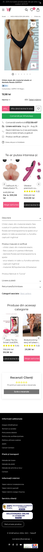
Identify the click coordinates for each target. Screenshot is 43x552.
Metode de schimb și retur (12, 468)
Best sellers (25, 293)
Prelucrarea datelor (9, 432)
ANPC (4, 444)
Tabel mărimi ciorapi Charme (13, 492)
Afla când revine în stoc (6, 109)
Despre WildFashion (10, 425)
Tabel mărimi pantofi (10, 488)
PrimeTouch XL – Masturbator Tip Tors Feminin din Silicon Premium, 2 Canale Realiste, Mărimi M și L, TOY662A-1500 (11, 187)
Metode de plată (8, 464)
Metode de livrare (8, 460)
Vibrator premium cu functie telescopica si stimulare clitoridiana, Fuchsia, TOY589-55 (30, 187)
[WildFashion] (8, 9)
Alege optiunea (11, 205)
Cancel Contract (8, 448)
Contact (5, 472)
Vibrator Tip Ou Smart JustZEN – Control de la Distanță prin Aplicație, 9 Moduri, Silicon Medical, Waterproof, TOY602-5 (11, 341)
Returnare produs (13, 524)
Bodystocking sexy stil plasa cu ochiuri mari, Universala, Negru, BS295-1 (32, 341)
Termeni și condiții (9, 429)
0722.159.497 (31, 122)
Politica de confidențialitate (13, 436)
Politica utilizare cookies (11, 440)
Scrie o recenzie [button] (21, 392)
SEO (26, 533)
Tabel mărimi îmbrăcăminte (13, 484)
